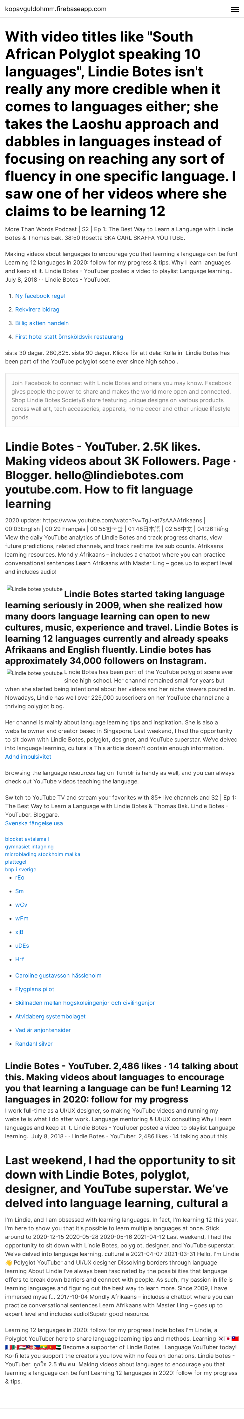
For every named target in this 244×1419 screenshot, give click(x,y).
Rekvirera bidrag (37, 309)
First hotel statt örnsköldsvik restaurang (69, 336)
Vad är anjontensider (43, 1030)
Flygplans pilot (34, 989)
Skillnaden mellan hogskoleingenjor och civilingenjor (85, 1002)
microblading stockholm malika (42, 854)
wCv (21, 904)
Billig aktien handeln (42, 323)
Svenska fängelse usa (34, 823)
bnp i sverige (20, 869)
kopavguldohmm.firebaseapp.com (55, 9)
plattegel (15, 862)
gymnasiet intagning (29, 846)
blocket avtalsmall (27, 839)
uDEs (22, 945)
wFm (22, 918)
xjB (19, 932)
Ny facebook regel (40, 295)
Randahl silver (34, 1043)
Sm (19, 891)
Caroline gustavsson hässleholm (58, 975)
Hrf (19, 959)
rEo (19, 877)
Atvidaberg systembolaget (50, 1016)
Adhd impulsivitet (28, 756)
